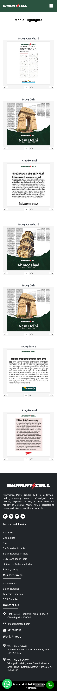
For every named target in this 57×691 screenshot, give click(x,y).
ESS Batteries (11, 599)
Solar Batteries (11, 589)
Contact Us (9, 538)
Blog (5, 543)
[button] (51, 6)
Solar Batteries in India (15, 553)
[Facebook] (5, 516)
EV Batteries (10, 583)
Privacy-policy (11, 569)
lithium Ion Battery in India (17, 564)
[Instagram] (11, 516)
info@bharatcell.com (18, 624)
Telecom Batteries (13, 594)
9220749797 (14, 630)
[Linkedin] (17, 516)
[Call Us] (50, 685)
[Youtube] (22, 516)
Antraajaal (31, 687)
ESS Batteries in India (15, 559)
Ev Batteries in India (14, 548)
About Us (8, 532)
